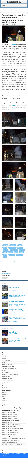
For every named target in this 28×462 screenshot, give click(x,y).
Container (6, 250)
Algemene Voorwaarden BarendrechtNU (12, 444)
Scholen (21, 252)
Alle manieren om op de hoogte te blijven (12, 408)
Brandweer (20, 247)
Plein (16, 252)
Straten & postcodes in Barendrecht (11, 388)
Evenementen (5, 372)
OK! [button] (14, 460)
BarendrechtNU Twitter (8, 422)
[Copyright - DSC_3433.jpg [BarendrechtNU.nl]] (14, 136)
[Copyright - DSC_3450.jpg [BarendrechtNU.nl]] (8, 210)
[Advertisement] (14, 10)
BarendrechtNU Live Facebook (10, 414)
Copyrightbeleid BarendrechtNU (10, 442)
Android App (5, 392)
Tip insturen (5, 451)
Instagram (4, 402)
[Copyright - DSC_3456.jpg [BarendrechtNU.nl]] (8, 235)
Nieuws (4, 358)
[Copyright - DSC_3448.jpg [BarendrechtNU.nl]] (20, 197)
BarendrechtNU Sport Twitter (9, 434)
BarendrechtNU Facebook (8, 412)
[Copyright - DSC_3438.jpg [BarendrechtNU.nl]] (14, 170)
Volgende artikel (17, 261)
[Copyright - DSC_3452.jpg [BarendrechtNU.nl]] (8, 222)
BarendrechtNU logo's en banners (10, 440)
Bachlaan (6, 245)
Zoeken (4, 384)
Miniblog (4, 362)
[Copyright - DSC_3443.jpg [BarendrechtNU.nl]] (20, 185)
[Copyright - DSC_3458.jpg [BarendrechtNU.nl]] (20, 235)
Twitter (4, 398)
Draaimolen (22, 250)
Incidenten (4, 370)
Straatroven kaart (6, 376)
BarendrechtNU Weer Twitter (9, 426)
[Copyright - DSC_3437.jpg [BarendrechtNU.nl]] (14, 153)
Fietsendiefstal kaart (7, 378)
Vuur (5, 257)
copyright (14, 105)
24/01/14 (14, 96)
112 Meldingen (6, 360)
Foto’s (14, 44)
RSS (3, 396)
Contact (4, 449)
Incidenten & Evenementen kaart (10, 374)
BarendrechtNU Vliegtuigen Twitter (10, 432)
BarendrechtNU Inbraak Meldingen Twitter (12, 428)
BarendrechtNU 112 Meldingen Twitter (11, 424)
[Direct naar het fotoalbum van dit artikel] (15, 24)
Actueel (4, 356)
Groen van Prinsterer (8, 252)
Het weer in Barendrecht (8, 366)
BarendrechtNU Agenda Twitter (10, 430)
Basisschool (13, 245)
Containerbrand (14, 250)
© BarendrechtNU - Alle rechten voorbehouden (13, 438)
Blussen (20, 245)
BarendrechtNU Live (7, 364)
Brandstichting (12, 247)
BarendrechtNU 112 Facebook (9, 416)
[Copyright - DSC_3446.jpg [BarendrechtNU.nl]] (8, 197)
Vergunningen (5, 382)
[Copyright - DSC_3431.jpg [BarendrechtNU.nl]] (14, 119)
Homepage (5, 354)
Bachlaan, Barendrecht (6, 273)
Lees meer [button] (4, 455)
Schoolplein (12, 254)
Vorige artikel (9, 261)
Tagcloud (4, 386)
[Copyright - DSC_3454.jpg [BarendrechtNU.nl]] (20, 222)
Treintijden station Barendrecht (9, 368)
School (5, 254)
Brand (5, 247)
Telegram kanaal (6, 404)
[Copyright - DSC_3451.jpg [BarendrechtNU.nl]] (20, 210)
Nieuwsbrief (5, 394)
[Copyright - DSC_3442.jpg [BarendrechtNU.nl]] (8, 185)
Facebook (4, 400)
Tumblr (4, 406)
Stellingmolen (19, 254)
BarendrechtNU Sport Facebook (10, 418)
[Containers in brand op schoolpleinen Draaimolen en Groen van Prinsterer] (14, 33)
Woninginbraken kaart (7, 380)
